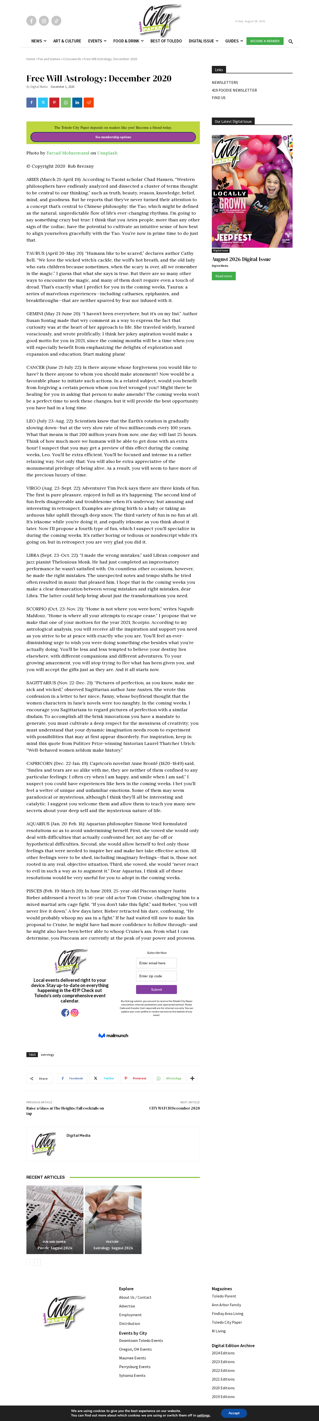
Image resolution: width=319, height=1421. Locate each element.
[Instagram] (44, 21)
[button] (290, 40)
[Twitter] (43, 103)
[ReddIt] (89, 103)
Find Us (219, 97)
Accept (234, 1413)
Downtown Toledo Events (141, 1340)
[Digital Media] (47, 1144)
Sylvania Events (132, 1375)
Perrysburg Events (135, 1366)
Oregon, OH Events (135, 1349)
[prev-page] (29, 1262)
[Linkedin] (77, 103)
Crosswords (72, 59)
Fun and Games (49, 59)
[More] (192, 1078)
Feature (112, 1242)
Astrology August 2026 (113, 1248)
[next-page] (37, 1262)
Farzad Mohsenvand (68, 153)
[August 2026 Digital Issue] (252, 192)
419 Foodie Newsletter (234, 90)
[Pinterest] (54, 103)
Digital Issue (220, 250)
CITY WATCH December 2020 (174, 1108)
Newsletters (225, 82)
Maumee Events (132, 1357)
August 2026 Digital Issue (241, 259)
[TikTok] (56, 21)
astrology (47, 1054)
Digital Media (39, 86)
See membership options (113, 137)
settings (203, 1415)
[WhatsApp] (66, 103)
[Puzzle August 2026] (54, 1219)
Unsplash (107, 153)
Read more (224, 276)
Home (30, 59)
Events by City (133, 1333)
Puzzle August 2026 (55, 1248)
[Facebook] (31, 21)
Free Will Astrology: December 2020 (110, 59)
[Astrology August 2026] (113, 1219)
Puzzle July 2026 (171, 1179)
